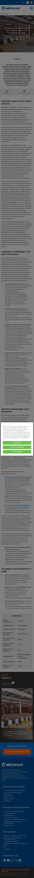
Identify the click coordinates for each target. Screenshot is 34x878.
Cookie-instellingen (17, 451)
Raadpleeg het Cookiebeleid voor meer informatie (16, 438)
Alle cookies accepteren (17, 447)
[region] (17, 439)
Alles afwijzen (17, 442)
